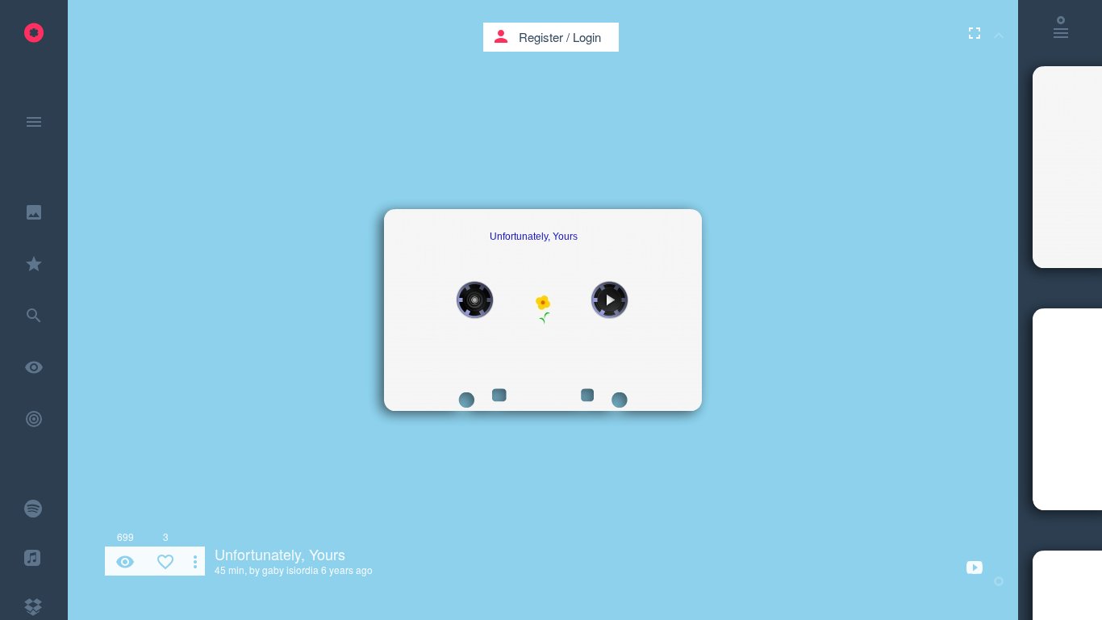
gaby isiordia (290, 569)
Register (541, 36)
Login (587, 36)
